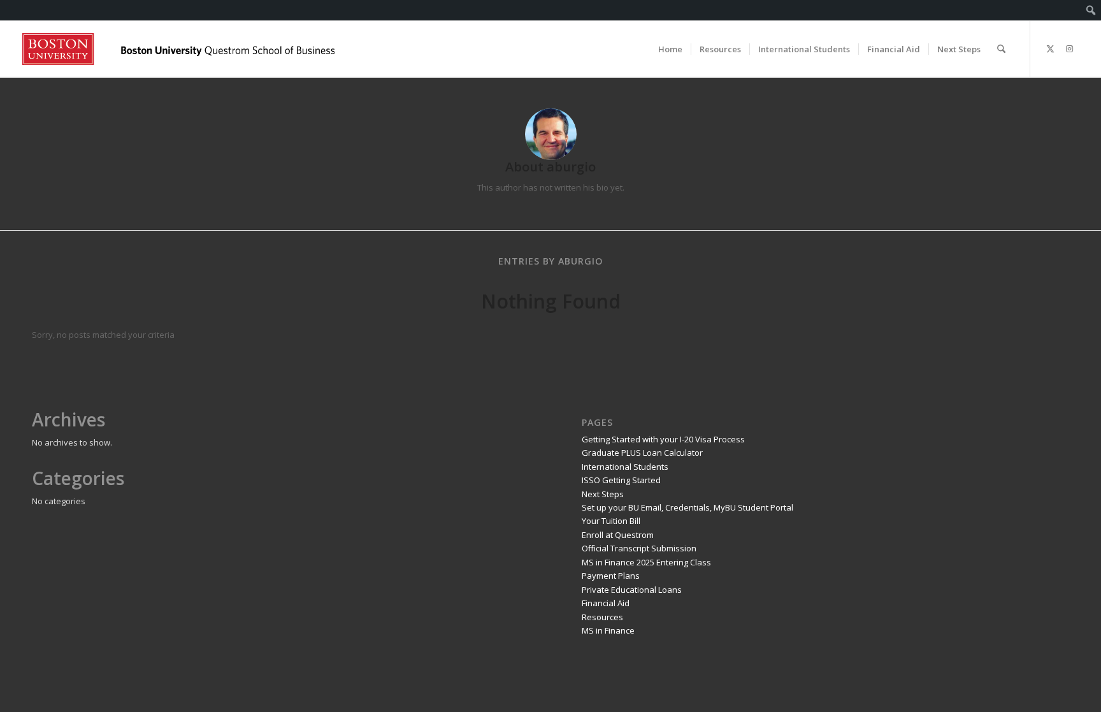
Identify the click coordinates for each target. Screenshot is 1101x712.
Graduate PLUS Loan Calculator (642, 452)
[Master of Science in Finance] (178, 49)
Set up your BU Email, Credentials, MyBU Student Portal (687, 507)
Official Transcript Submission (639, 548)
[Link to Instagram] (1069, 48)
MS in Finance (608, 630)
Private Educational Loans (632, 589)
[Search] (1001, 49)
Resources (602, 617)
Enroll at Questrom (618, 535)
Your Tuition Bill (611, 521)
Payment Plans (611, 575)
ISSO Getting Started (621, 480)
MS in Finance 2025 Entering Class (646, 562)
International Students (625, 466)
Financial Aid (606, 603)
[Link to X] (1050, 48)
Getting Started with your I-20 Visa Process (663, 439)
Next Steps (603, 494)
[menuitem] (1091, 10)
